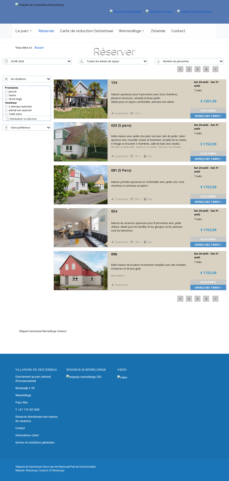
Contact (20, 428)
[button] (24, 31)
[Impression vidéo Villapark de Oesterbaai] (140, 388)
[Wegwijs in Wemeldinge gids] (83, 376)
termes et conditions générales (35, 442)
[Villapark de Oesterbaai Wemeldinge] (51, 12)
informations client (27, 435)
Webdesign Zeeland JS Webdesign (45, 470)
